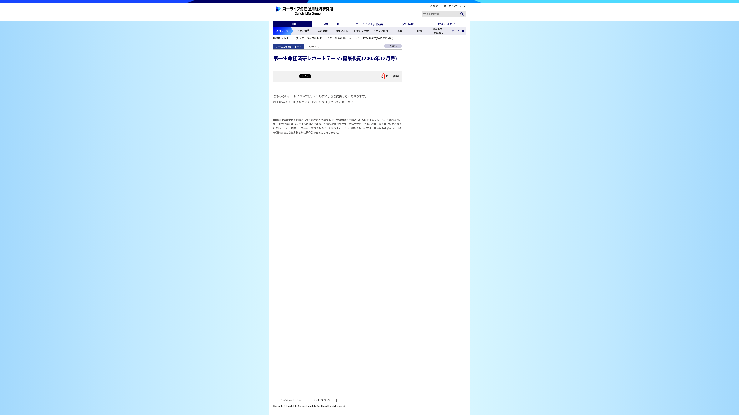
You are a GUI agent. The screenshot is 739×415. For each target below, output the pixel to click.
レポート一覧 (291, 38)
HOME (292, 24)
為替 (399, 30)
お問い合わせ (446, 24)
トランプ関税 (361, 30)
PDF (392, 75)
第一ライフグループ (454, 5)
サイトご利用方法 (321, 400)
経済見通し (342, 30)
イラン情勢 (303, 30)
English (433, 5)
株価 (419, 30)
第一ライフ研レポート (314, 38)
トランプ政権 (380, 30)
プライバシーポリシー (290, 400)
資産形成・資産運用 (438, 30)
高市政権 (323, 30)
